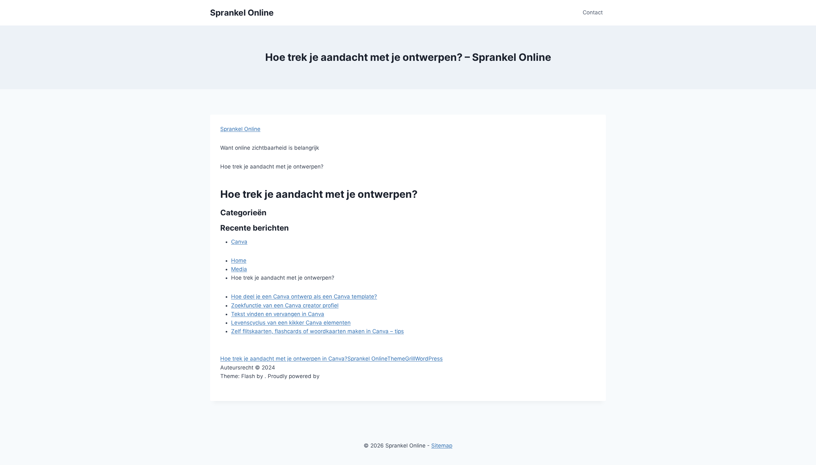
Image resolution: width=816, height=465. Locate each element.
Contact (593, 12)
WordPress (429, 358)
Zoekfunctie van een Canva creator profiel (285, 305)
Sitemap (441, 445)
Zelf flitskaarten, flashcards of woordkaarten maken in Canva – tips (317, 331)
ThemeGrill (401, 358)
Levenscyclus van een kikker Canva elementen (291, 322)
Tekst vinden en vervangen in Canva (277, 314)
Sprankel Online (240, 129)
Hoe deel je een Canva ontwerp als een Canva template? (304, 296)
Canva (239, 242)
